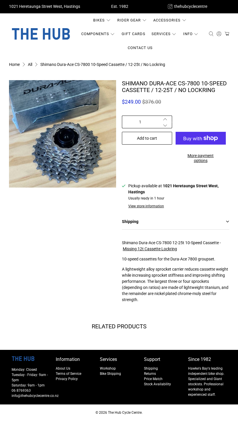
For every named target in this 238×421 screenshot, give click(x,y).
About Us (63, 368)
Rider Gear (129, 20)
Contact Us (140, 48)
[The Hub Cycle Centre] (41, 34)
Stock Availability (157, 384)
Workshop (108, 368)
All (30, 64)
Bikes (99, 20)
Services (161, 34)
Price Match (153, 379)
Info (188, 34)
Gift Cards (133, 34)
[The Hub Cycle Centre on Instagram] (170, 6)
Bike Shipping (110, 374)
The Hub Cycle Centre (125, 413)
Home (14, 64)
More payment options (200, 158)
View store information (146, 206)
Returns (150, 374)
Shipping (151, 368)
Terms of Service (68, 374)
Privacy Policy (67, 379)
